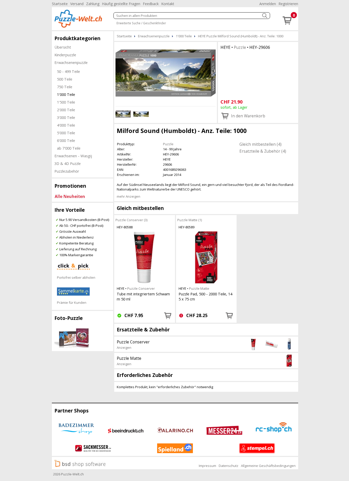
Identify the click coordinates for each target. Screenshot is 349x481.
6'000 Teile (66, 140)
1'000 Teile (66, 94)
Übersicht (62, 47)
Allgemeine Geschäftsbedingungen (268, 465)
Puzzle (240, 47)
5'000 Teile (66, 132)
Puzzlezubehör (66, 171)
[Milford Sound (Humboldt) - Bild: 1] (165, 73)
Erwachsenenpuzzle (71, 62)
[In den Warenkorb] (167, 315)
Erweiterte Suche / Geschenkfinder (141, 23)
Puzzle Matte (199, 288)
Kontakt (167, 3)
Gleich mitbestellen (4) (260, 144)
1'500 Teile (66, 102)
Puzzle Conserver (141, 288)
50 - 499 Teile (68, 71)
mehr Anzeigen (128, 196)
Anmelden (267, 3)
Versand (77, 3)
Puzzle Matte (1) (189, 220)
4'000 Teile (66, 125)
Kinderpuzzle (65, 54)
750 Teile (64, 86)
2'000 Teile (66, 109)
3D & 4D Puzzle (67, 163)
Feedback (151, 3)
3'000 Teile (66, 117)
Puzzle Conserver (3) (131, 220)
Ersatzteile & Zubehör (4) (262, 151)
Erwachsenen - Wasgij (73, 155)
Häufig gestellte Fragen (121, 3)
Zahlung (92, 3)
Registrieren (288, 3)
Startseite (60, 3)
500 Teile (64, 79)
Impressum (207, 465)
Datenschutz (228, 465)
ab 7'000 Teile (68, 148)
